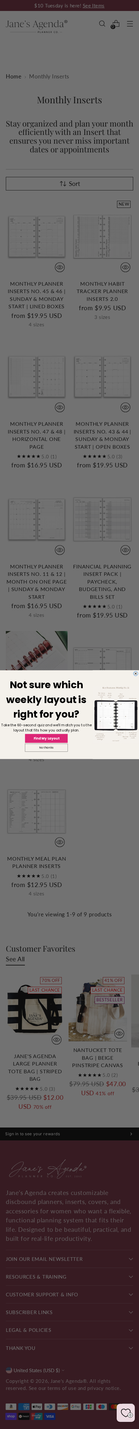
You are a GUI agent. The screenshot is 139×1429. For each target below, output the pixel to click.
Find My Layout (46, 738)
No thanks (46, 748)
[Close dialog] (136, 673)
